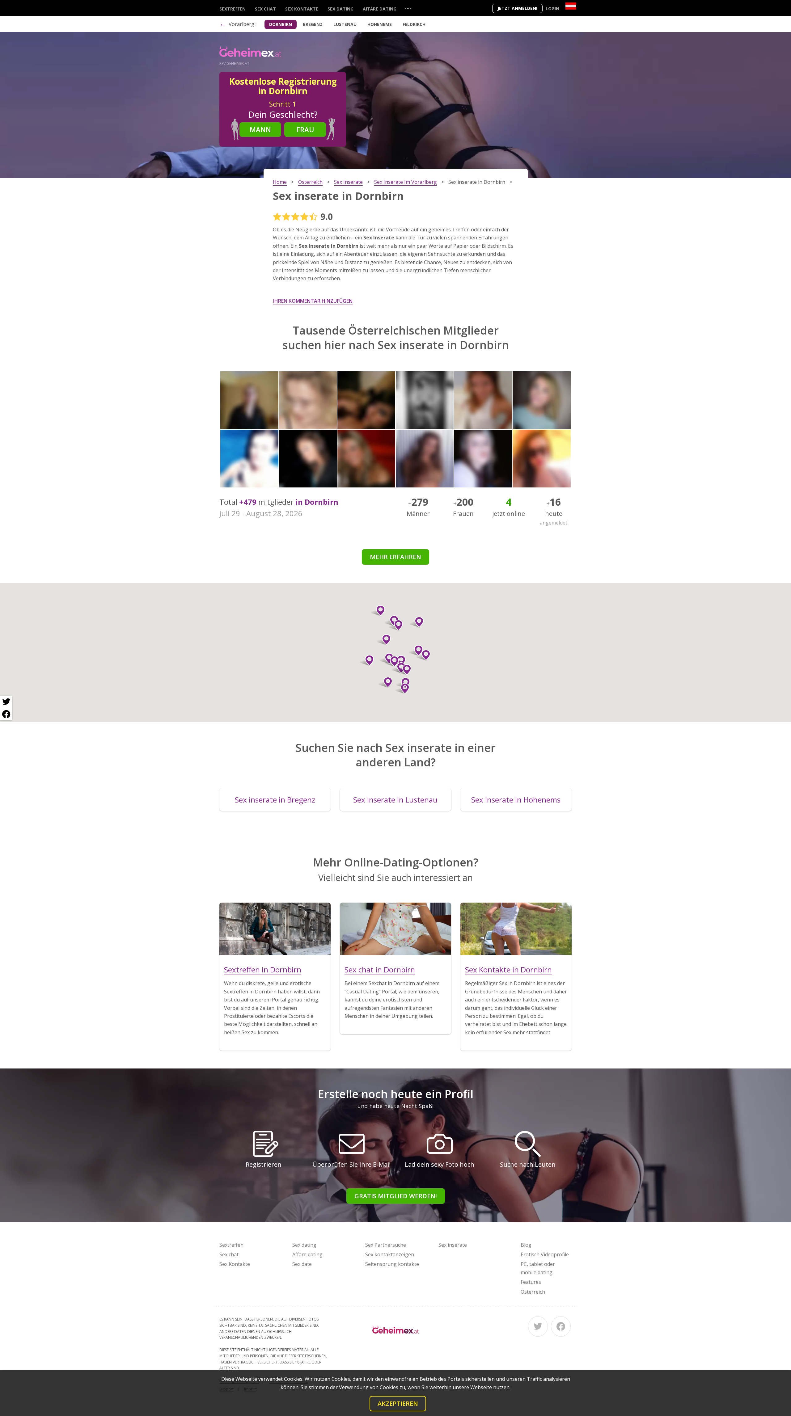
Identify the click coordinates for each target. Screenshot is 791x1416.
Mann (260, 129)
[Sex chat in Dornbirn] (395, 929)
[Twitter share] (6, 702)
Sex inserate (452, 1244)
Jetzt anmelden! (517, 8)
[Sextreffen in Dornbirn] (275, 929)
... (408, 8)
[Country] (570, 6)
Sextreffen (232, 9)
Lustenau (345, 24)
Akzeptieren (398, 1403)
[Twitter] (538, 1326)
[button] (385, 682)
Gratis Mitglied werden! (395, 1196)
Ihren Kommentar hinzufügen (313, 300)
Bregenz (313, 24)
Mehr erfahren (395, 557)
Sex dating (340, 9)
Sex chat (265, 9)
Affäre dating (379, 9)
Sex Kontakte (301, 9)
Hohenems (379, 24)
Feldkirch (414, 24)
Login (552, 8)
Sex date (302, 1264)
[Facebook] (561, 1326)
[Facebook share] (6, 714)
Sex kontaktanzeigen (389, 1254)
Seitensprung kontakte (392, 1264)
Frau (305, 129)
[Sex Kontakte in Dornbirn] (516, 929)
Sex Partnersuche (385, 1244)
